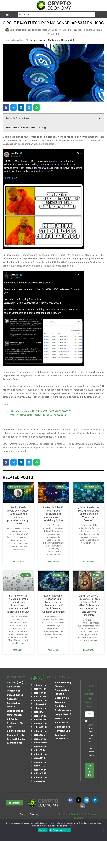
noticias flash (18, 40)
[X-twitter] (78, 800)
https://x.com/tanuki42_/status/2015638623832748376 (40, 411)
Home (6, 40)
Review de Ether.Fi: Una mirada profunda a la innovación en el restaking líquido (53, 514)
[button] (7, 14)
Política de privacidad (59, 830)
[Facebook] (70, 800)
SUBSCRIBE (89, 770)
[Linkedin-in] (95, 800)
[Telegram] (86, 800)
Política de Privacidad (70, 814)
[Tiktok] (82, 805)
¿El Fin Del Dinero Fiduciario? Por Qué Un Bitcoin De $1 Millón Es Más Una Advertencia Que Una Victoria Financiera (89, 605)
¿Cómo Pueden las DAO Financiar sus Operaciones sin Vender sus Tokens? (88, 514)
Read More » (18, 562)
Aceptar (42, 830)
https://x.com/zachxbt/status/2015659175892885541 (39, 414)
